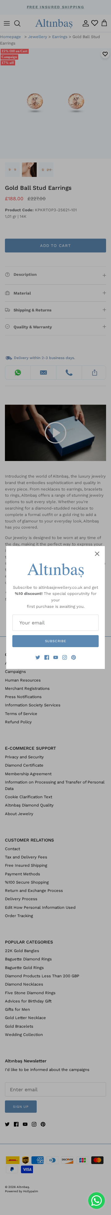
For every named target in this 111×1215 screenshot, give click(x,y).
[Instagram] (64, 657)
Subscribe (55, 641)
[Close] (97, 554)
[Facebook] (46, 657)
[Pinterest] (73, 657)
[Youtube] (55, 657)
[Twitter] (37, 657)
